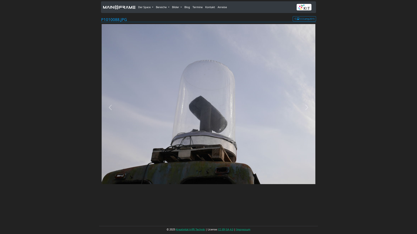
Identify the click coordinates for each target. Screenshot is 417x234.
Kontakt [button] (210, 7)
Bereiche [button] (161, 7)
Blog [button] (187, 7)
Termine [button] (198, 7)
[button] (305, 7)
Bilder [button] (176, 7)
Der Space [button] (144, 7)
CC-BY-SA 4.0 (225, 229)
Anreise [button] (222, 7)
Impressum (243, 229)
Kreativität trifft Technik (190, 229)
